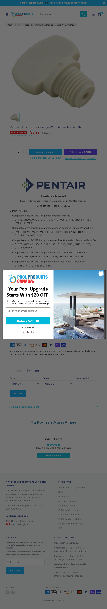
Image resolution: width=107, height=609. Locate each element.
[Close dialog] (101, 273)
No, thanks (28, 332)
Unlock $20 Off (28, 321)
